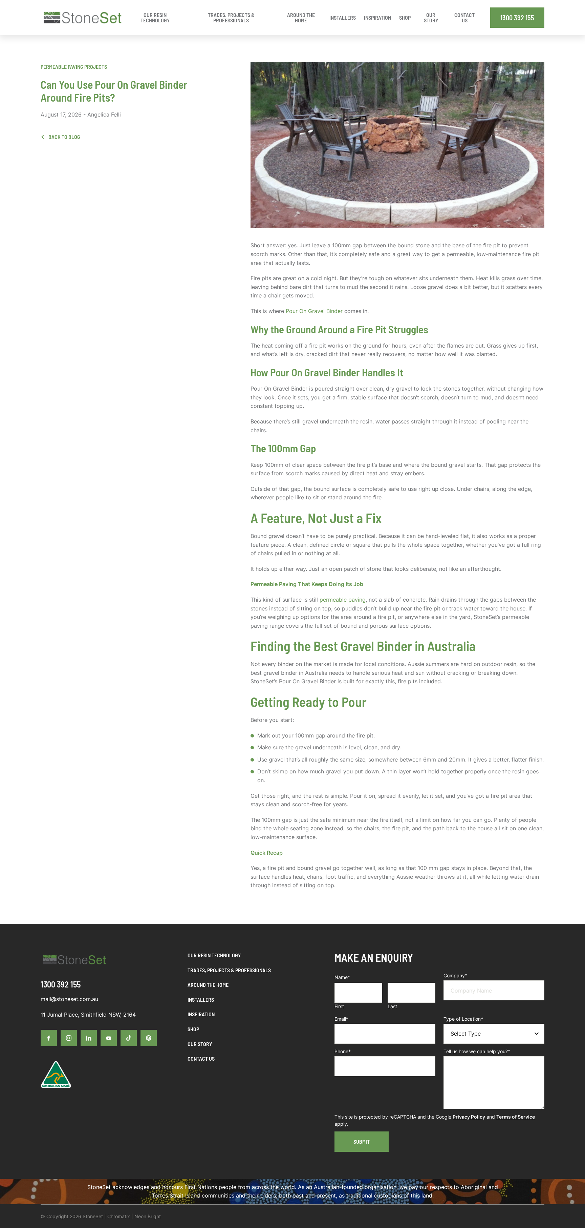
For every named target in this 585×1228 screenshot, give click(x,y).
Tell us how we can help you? (476, 1051)
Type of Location (463, 1019)
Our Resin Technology (214, 955)
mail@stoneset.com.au (69, 999)
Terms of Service (515, 1117)
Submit (361, 1141)
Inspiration (201, 1014)
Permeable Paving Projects (74, 66)
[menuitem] (342, 17)
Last (392, 1006)
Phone (342, 1051)
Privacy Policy (469, 1117)
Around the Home (208, 984)
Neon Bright (147, 1216)
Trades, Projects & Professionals (229, 970)
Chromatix (118, 1216)
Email (341, 1019)
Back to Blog (63, 136)
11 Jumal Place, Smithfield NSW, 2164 (88, 1014)
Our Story (200, 1044)
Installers (201, 999)
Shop (193, 1029)
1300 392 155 (517, 18)
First (339, 1006)
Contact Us (201, 1058)
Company (455, 975)
